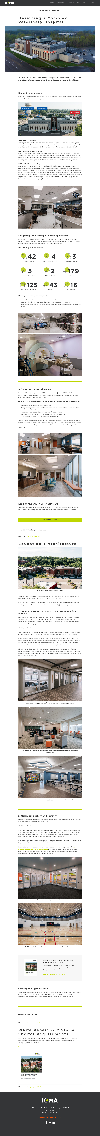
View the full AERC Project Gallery (50, 519)
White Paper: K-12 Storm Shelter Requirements (46, 1032)
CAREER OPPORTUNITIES (49, 1117)
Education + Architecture (47, 544)
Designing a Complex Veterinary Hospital (42, 20)
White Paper (40, 1087)
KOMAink (39, 536)
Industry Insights (31, 536)
